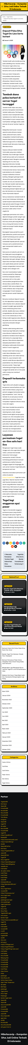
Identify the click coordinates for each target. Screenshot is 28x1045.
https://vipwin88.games (8, 864)
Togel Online (6, 26)
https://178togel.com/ (7, 944)
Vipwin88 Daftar (5, 846)
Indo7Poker (4, 873)
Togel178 (3, 857)
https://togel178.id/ (9, 477)
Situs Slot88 (4, 955)
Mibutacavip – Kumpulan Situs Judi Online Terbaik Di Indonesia (15, 6)
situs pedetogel (5, 902)
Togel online (4, 991)
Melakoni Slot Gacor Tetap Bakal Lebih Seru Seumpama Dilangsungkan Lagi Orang (13, 676)
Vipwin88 (3, 806)
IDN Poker (3, 987)
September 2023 (7, 708)
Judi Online (5, 770)
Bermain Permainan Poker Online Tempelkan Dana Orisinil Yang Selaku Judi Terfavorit (13, 661)
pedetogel (4, 897)
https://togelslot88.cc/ (7, 851)
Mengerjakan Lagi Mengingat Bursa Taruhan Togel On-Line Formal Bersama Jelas (14, 669)
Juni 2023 (5, 716)
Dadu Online (4, 971)
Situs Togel (4, 993)
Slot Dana (3, 848)
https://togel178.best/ (7, 947)
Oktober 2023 (6, 704)
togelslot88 (4, 935)
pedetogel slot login (6, 900)
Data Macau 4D (5, 978)
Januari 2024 (6, 695)
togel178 (3, 824)
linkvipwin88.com (6, 882)
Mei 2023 (5, 720)
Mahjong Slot (4, 958)
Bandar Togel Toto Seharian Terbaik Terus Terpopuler (13, 589)
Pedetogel (4, 996)
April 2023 (5, 724)
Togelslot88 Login (6, 913)
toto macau (4, 915)
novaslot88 (4, 891)
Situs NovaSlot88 (6, 1025)
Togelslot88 (4, 801)
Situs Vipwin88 (5, 1016)
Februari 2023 (6, 733)
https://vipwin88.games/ (8, 862)
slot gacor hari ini (6, 1027)
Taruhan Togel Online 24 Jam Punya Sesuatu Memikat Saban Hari (13, 626)
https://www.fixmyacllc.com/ (9, 839)
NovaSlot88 (4, 810)
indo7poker (4, 868)
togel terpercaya (5, 904)
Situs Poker (4, 911)
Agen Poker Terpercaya (7, 982)
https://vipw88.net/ (7, 835)
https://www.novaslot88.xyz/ (9, 920)
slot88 (3, 886)
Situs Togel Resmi (6, 888)
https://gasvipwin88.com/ (8, 884)
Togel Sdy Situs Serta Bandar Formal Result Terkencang (18, 559)
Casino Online (6, 762)
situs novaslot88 (6, 1005)
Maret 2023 (5, 729)
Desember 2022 (7, 741)
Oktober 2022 (6, 749)
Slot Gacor (4, 804)
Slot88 (3, 844)
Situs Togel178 (5, 859)
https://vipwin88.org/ (7, 842)
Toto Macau (4, 817)
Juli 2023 (5, 712)
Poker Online (6, 774)
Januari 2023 (6, 737)
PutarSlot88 (4, 808)
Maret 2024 (5, 691)
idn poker (3, 826)
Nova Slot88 (4, 813)
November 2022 (7, 745)
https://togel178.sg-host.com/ (10, 949)
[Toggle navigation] (2, 6)
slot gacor (4, 942)
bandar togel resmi (6, 998)
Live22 (3, 931)
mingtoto (3, 819)
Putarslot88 (4, 1009)
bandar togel (4, 917)
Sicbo (2, 973)
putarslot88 (4, 933)
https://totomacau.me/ (7, 893)
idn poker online (5, 871)
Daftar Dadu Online (6, 980)
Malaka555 (4, 837)
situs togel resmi (5, 895)
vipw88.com (4, 866)
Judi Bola (5, 766)
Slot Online (5, 779)
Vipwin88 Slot (5, 855)
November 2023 (7, 699)
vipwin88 (3, 853)
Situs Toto (4, 909)
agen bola (3, 1018)
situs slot (3, 940)
